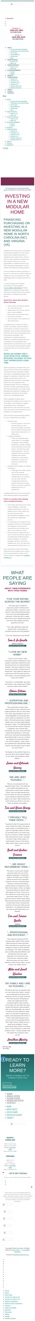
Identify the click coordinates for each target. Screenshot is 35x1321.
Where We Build (12, 77)
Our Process (14, 53)
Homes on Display (13, 65)
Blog (11, 58)
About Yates (13, 1096)
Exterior (12, 72)
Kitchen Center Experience (13, 1272)
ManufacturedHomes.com (21, 1255)
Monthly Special (10, 1287)
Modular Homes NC (15, 86)
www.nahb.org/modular (13, 288)
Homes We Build (12, 59)
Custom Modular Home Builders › (17, 188)
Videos (9, 89)
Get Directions (15, 32)
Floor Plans (13, 1098)
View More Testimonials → (17, 646)
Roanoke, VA (14, 84)
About (9, 47)
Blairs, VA (13, 63)
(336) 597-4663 (16, 30)
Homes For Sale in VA (12, 1268)
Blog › (6, 190)
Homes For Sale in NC (12, 1266)
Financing (8, 1278)
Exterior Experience (11, 1270)
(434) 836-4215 (18, 37)
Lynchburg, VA (14, 80)
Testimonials (14, 56)
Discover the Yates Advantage (18, 49)
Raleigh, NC (13, 79)
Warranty (10, 93)
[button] (17, 96)
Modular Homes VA (15, 87)
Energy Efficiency (15, 54)
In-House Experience (14, 70)
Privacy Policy (15, 1250)
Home (5, 148)
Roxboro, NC (14, 61)
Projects (10, 75)
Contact (10, 91)
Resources (8, 1281)
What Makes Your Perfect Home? (19, 51)
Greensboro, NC (15, 82)
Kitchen (12, 73)
